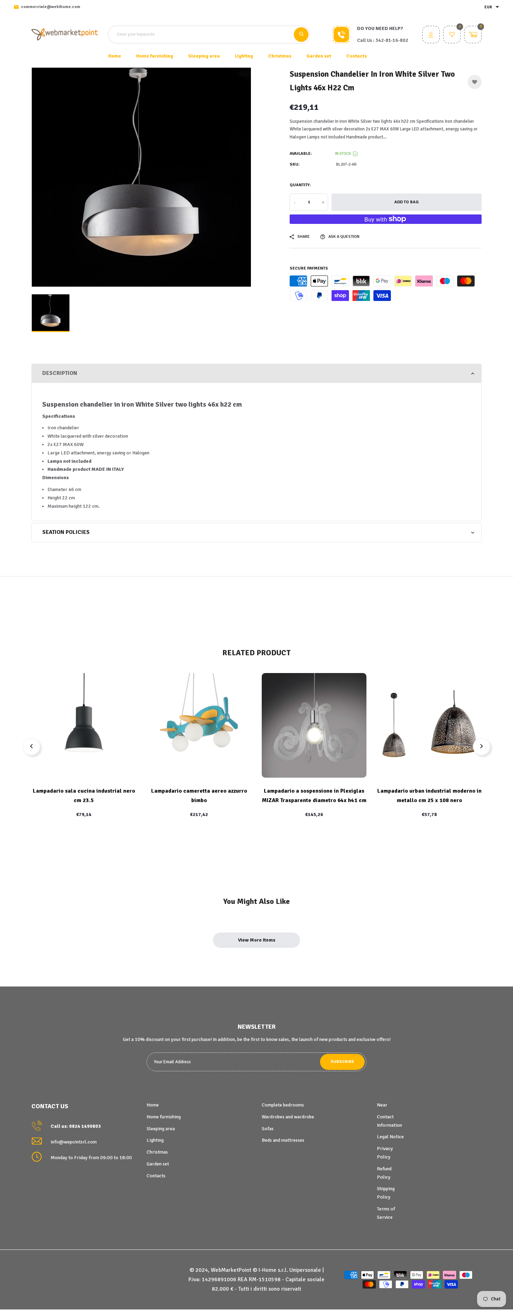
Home (114, 56)
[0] (452, 35)
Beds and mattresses (283, 1140)
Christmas (157, 1152)
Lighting (155, 1140)
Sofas (268, 1129)
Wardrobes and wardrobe (288, 1117)
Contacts (356, 56)
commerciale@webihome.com (50, 6)
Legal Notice (390, 1137)
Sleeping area (161, 1129)
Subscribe (342, 1061)
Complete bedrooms (283, 1105)
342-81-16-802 (392, 40)
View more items (256, 940)
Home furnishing (164, 1117)
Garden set (158, 1164)
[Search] (301, 34)
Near (382, 1105)
